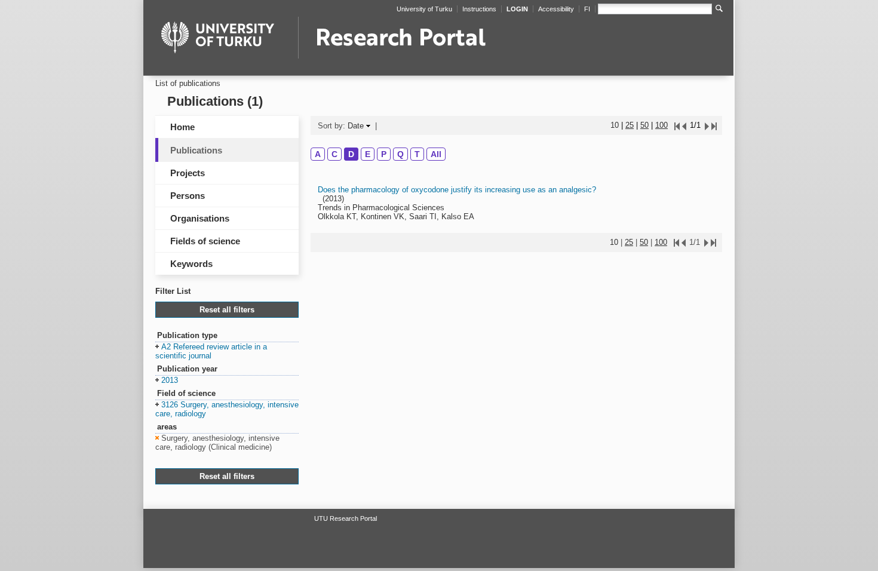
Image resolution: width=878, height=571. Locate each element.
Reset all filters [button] (226, 309)
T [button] (417, 154)
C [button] (334, 154)
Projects (187, 173)
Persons (187, 196)
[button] (211, 351)
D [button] (351, 154)
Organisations (199, 218)
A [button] (318, 154)
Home (182, 127)
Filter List (173, 291)
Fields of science (205, 241)
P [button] (383, 154)
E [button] (367, 154)
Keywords (191, 264)
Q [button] (400, 154)
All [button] (436, 154)
